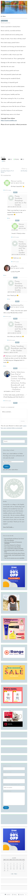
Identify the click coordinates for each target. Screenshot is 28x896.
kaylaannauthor (17, 305)
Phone (5, 777)
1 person (9, 190)
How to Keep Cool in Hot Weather (12, 546)
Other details (7, 791)
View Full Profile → (8, 527)
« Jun (12, 873)
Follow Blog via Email (8, 450)
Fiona (5, 501)
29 (23, 868)
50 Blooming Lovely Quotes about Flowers (14, 553)
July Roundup (24, 169)
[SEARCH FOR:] (14, 441)
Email (7, 772)
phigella (14, 266)
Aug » (15, 873)
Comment (23, 421)
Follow (6, 466)
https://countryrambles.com (9, 120)
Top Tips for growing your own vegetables (14, 558)
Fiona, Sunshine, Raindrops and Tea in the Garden (20, 200)
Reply (15, 192)
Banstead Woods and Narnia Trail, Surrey (14, 538)
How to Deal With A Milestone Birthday (13, 548)
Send (6, 807)
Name (7, 766)
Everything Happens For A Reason (7, 170)
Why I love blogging (9, 540)
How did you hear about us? (11, 784)
